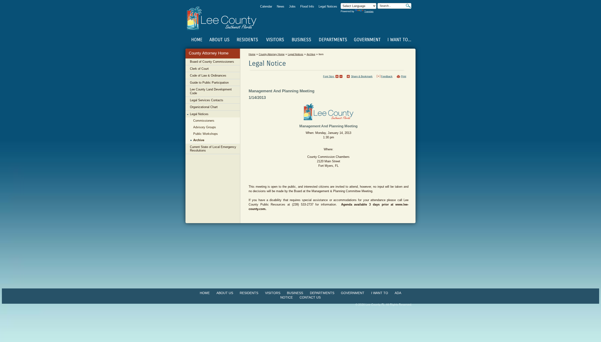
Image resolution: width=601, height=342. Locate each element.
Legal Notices (328, 6)
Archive (311, 54)
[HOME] (196, 40)
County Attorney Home (208, 53)
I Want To (379, 293)
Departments (322, 293)
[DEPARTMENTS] (333, 40)
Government (352, 293)
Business (295, 293)
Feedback (387, 76)
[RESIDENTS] (247, 40)
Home (196, 40)
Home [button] (224, 18)
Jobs (292, 6)
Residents (249, 293)
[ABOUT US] (219, 40)
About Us (224, 293)
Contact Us (310, 297)
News (280, 6)
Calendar (266, 6)
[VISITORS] (275, 40)
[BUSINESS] (302, 40)
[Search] (408, 6)
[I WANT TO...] (399, 40)
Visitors (272, 293)
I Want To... (399, 40)
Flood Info (307, 6)
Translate (369, 11)
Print (403, 76)
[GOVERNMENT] (367, 40)
